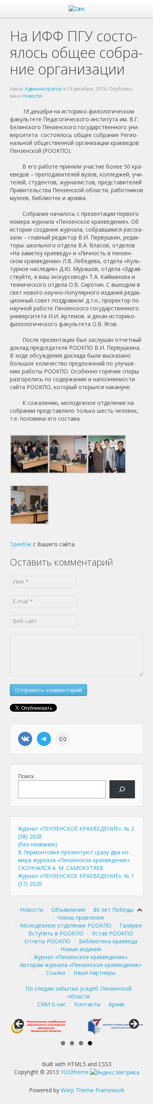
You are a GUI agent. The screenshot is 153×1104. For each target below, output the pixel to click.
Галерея (131, 925)
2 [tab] (72, 1043)
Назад (20, 1024)
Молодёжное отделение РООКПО (65, 925)
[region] (76, 1026)
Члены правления (80, 917)
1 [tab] (63, 1043)
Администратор (43, 88)
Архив (116, 1004)
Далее (133, 1024)
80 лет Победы (113, 909)
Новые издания (80, 949)
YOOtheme (74, 1072)
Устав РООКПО (112, 933)
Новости (32, 96)
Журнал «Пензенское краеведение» (81, 957)
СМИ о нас (51, 1004)
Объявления (68, 909)
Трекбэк (20, 544)
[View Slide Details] (38, 1026)
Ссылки (55, 972)
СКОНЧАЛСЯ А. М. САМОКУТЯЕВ (61, 868)
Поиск (26, 776)
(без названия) (37, 844)
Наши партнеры (94, 972)
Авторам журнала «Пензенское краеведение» (81, 965)
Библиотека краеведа (108, 941)
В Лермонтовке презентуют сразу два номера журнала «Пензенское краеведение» (74, 856)
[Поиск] (122, 789)
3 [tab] (81, 1043)
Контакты (87, 1004)
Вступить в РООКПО (56, 933)
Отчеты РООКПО (47, 941)
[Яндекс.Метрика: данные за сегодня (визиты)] (114, 1072)
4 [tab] (90, 1043)
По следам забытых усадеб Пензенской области (78, 992)
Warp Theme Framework (92, 1090)
